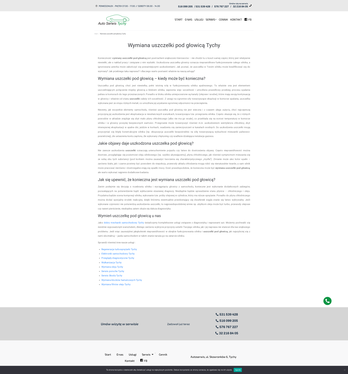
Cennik (163, 354)
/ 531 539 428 (202, 6)
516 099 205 (185, 6)
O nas (119, 354)
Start (96, 34)
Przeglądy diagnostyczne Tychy (117, 258)
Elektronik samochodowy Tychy (118, 253)
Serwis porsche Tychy (112, 271)
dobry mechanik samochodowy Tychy (124, 222)
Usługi (132, 354)
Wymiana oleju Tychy (112, 266)
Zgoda (237, 370)
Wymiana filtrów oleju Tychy (115, 284)
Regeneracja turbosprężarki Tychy (119, 249)
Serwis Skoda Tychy (111, 275)
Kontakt (130, 360)
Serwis (146, 354)
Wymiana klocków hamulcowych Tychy (121, 280)
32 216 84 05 (240, 6)
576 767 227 (221, 6)
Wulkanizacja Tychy (111, 262)
